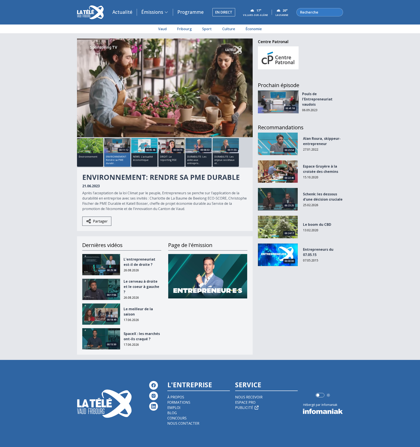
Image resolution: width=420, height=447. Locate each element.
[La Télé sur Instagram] (153, 395)
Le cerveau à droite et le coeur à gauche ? (141, 286)
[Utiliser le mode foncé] (328, 395)
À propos (175, 397)
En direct (223, 12)
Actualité (122, 12)
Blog (172, 412)
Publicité (244, 407)
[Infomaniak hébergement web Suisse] (323, 411)
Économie (254, 28)
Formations (178, 402)
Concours (177, 418)
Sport (207, 28)
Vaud (162, 28)
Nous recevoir (248, 397)
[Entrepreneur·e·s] (207, 276)
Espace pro (245, 402)
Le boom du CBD (317, 224)
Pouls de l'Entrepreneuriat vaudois (317, 99)
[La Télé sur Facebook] (153, 385)
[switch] (320, 395)
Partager (100, 221)
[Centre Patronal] (278, 57)
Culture (228, 28)
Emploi (173, 407)
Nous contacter (183, 423)
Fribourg (184, 28)
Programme (190, 12)
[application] (165, 88)
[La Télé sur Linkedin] (153, 406)
